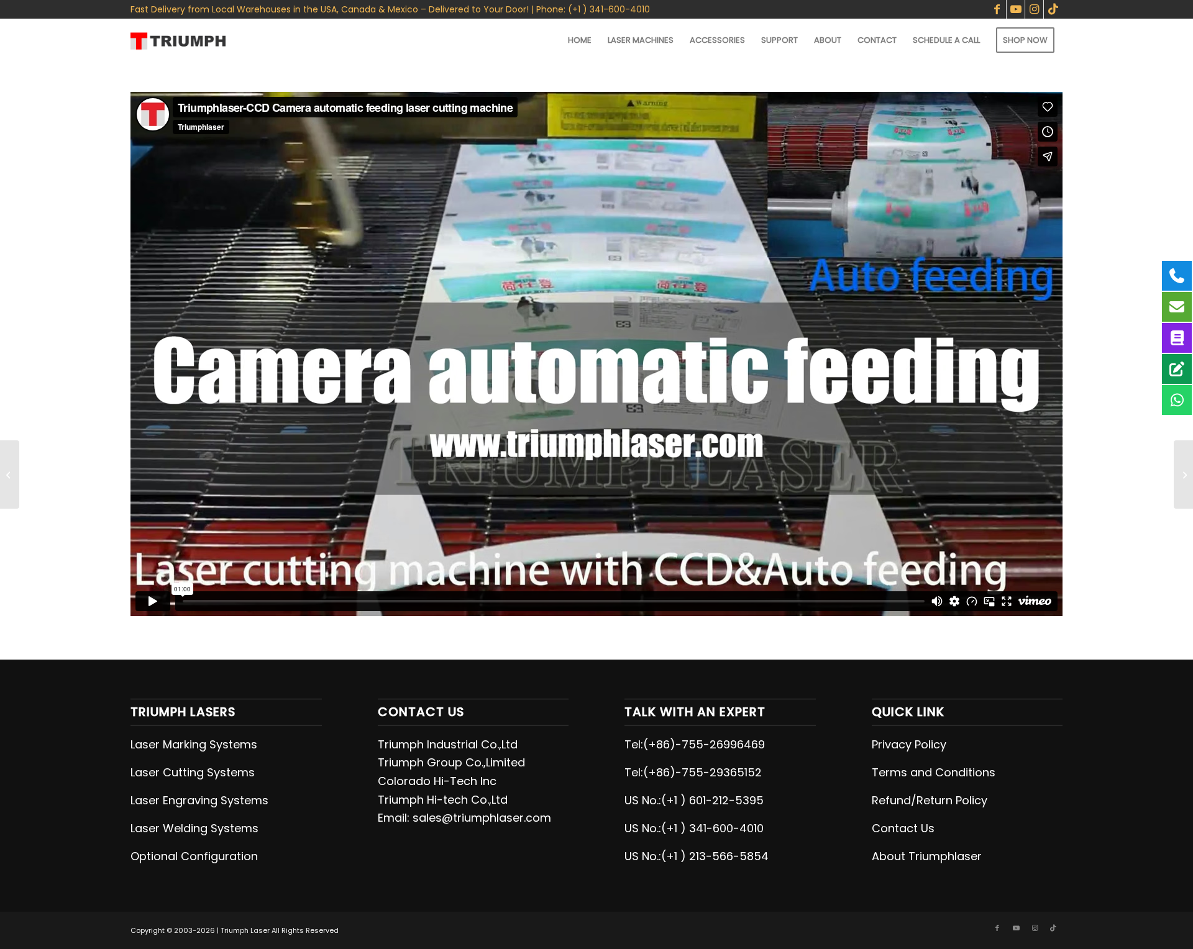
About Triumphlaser (927, 856)
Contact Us (903, 828)
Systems (231, 772)
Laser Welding (170, 828)
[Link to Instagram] (1034, 9)
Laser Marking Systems (193, 744)
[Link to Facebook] (997, 9)
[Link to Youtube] (1016, 9)
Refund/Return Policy (929, 800)
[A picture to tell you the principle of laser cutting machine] (1183, 474)
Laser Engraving (175, 800)
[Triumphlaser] (178, 40)
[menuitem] (580, 40)
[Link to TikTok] (1053, 9)
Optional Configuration (194, 856)
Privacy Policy (909, 744)
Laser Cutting (168, 772)
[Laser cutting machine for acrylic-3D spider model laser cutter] (9, 474)
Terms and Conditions (933, 772)
